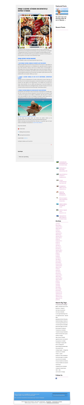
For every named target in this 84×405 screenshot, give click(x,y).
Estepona (62, 308)
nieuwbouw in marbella (60, 351)
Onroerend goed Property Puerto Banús (62, 322)
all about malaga (59, 335)
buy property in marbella (60, 341)
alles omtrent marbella (60, 337)
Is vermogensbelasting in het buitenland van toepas (62, 313)
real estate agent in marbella (61, 357)
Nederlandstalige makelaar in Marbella (62, 321)
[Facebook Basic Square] (56, 378)
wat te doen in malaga (60, 371)
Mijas (57, 317)
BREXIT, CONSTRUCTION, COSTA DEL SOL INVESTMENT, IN (62, 306)
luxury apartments (59, 348)
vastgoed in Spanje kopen (61, 368)
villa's (57, 370)
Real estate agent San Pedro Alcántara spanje (62, 326)
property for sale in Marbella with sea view (62, 355)
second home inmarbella (61, 359)
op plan (60, 353)
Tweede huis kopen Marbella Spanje (62, 331)
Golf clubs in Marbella (60, 312)
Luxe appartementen (60, 315)
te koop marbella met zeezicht (62, 362)
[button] (59, 395)
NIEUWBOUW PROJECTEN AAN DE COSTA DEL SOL (62, 319)
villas (60, 370)
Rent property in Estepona (61, 328)
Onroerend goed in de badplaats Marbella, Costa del (62, 324)
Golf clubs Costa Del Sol (60, 310)
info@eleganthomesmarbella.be (52, 402)
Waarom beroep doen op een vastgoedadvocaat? (62, 333)
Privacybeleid (48, 401)
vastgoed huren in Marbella (61, 366)
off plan (57, 353)
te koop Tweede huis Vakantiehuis (62, 360)
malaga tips (65, 350)
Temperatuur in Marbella (61, 330)
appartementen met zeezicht (62, 339)
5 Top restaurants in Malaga (61, 304)
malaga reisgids (59, 350)
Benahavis (58, 308)
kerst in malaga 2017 (60, 344)
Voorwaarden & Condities (57, 401)
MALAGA (66, 315)
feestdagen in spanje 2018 (61, 342)
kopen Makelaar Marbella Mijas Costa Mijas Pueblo (62, 346)
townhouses (58, 364)
